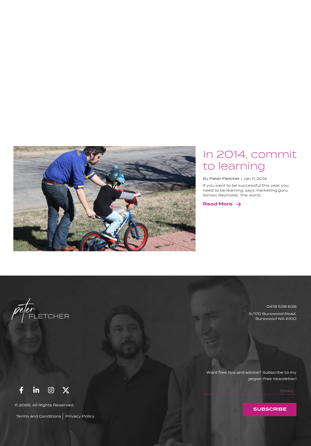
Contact (279, 28)
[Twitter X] (66, 390)
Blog (250, 28)
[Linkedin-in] (36, 390)
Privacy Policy (80, 416)
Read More (218, 204)
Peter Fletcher (224, 178)
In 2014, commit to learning (250, 159)
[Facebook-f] (21, 390)
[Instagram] (51, 390)
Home (225, 28)
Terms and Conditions (38, 416)
